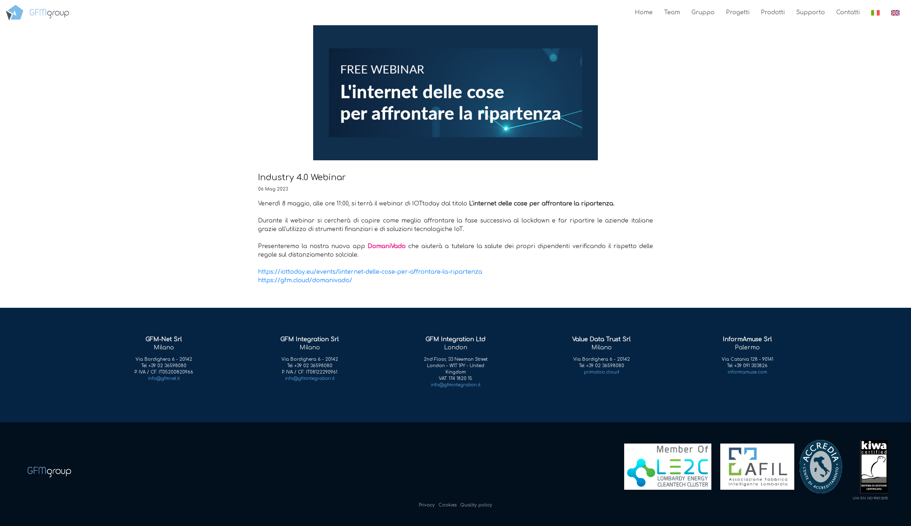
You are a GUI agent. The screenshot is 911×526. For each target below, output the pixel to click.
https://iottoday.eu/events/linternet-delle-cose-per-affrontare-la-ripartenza (370, 272)
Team (672, 12)
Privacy (427, 505)
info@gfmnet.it (164, 378)
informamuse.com (747, 372)
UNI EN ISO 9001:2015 (870, 498)
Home (644, 12)
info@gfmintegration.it (310, 378)
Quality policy (476, 505)
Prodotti (773, 12)
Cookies (447, 505)
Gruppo (703, 12)
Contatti (848, 12)
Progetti (737, 12)
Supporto (810, 12)
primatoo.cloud (601, 372)
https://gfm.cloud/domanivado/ (305, 280)
